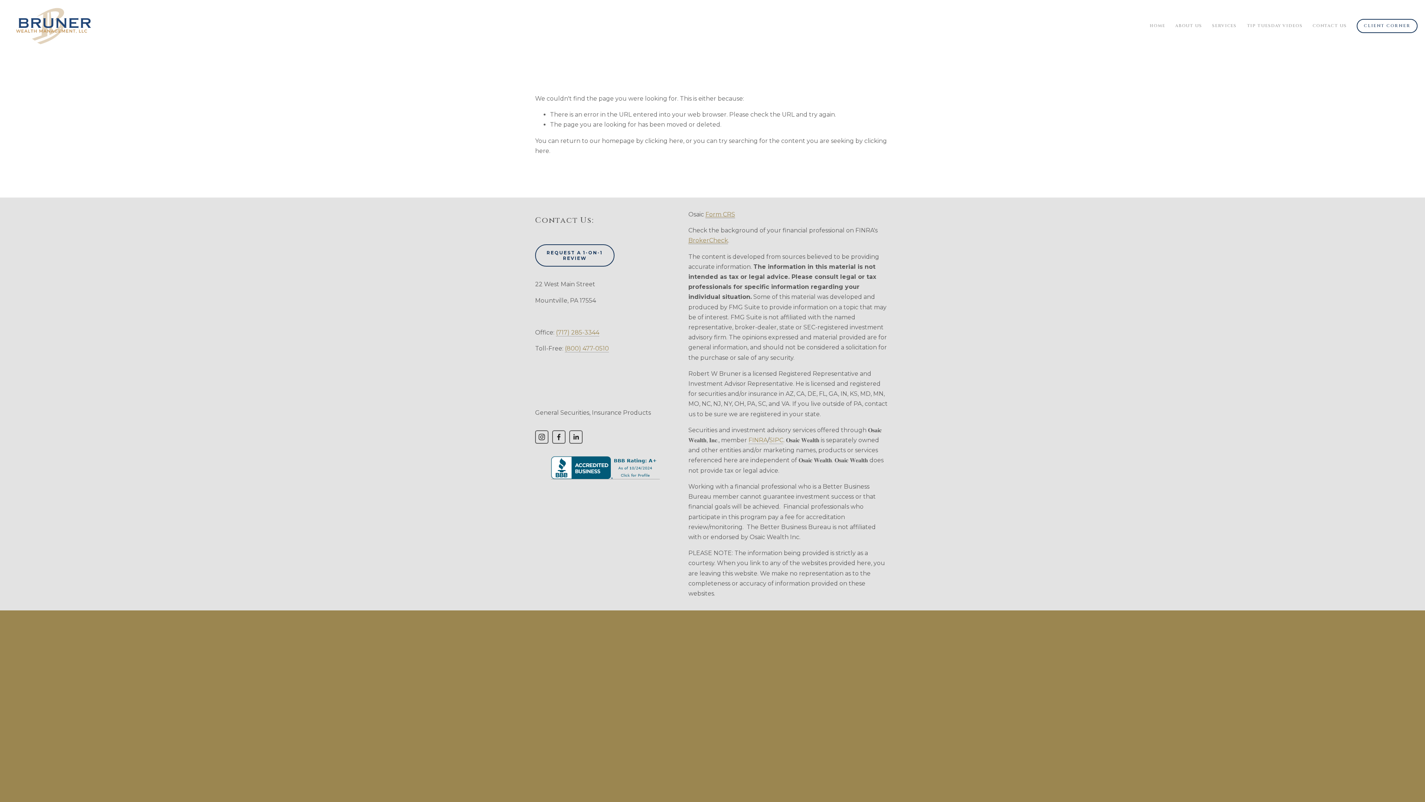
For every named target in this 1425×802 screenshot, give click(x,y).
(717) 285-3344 (577, 332)
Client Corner (1387, 26)
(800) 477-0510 (587, 348)
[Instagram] (541, 437)
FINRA (757, 440)
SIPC (776, 440)
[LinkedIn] (576, 437)
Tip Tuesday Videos (1275, 26)
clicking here (664, 140)
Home (1157, 26)
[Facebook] (559, 437)
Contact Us (1330, 26)
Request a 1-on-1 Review (575, 255)
